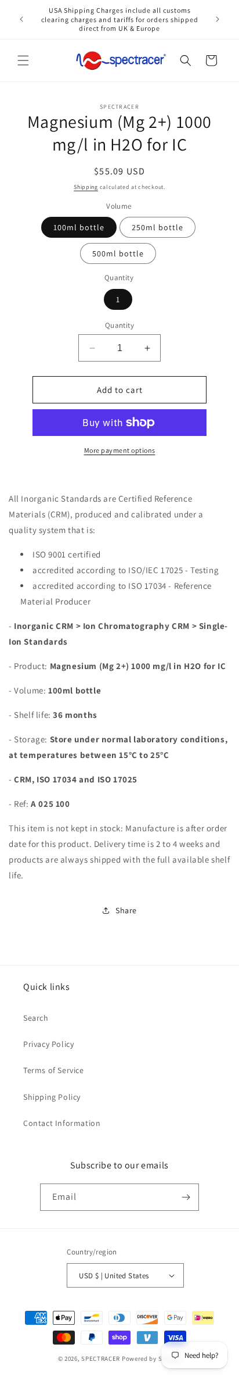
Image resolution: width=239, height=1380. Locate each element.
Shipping (86, 187)
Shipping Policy (52, 1097)
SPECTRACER (100, 1358)
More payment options (119, 450)
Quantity (119, 325)
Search (36, 1018)
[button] (23, 60)
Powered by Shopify (152, 1358)
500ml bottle (118, 253)
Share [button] (126, 910)
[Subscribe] (185, 1197)
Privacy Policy (48, 1044)
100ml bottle (78, 227)
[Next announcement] (217, 19)
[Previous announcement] (21, 19)
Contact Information (61, 1123)
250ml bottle (157, 227)
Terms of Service (53, 1070)
